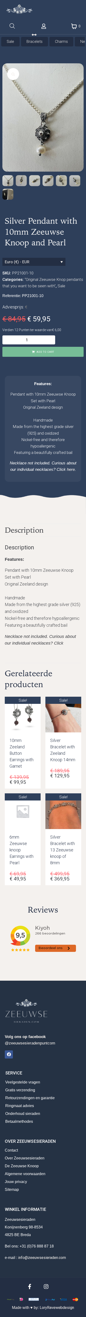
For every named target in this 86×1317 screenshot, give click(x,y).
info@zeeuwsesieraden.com (42, 1257)
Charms (61, 41)
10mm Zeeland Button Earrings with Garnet (21, 753)
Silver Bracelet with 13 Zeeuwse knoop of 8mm (62, 850)
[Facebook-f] (29, 1286)
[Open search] (12, 26)
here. (71, 469)
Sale (10, 41)
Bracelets (35, 41)
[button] (13, 74)
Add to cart (45, 352)
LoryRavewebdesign (57, 1307)
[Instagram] (46, 1286)
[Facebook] (9, 1054)
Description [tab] (24, 530)
